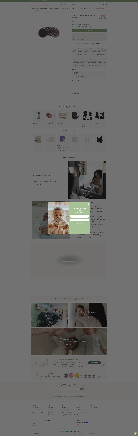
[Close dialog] (89, 204)
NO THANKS (79, 223)
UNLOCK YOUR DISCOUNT (79, 220)
